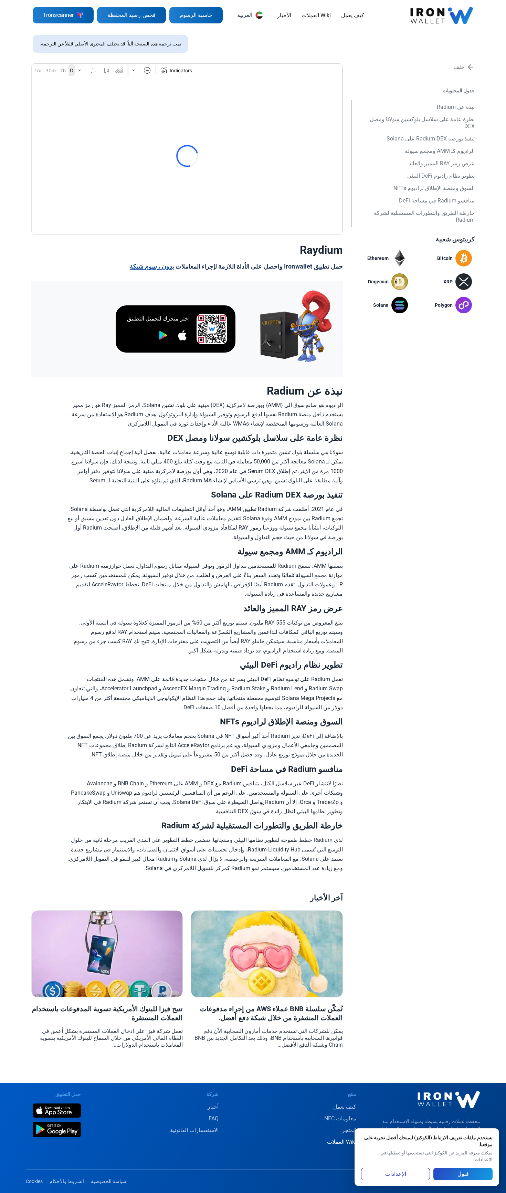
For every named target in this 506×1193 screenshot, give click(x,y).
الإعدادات (395, 1174)
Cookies (34, 1181)
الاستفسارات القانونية (194, 1130)
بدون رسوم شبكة (152, 266)
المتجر (349, 1130)
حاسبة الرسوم (196, 15)
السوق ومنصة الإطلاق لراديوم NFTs (434, 188)
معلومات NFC (340, 1118)
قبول (463, 1174)
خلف (458, 67)
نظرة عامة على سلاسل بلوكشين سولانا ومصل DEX (422, 122)
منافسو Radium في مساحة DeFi (437, 200)
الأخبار (284, 15)
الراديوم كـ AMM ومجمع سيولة (440, 151)
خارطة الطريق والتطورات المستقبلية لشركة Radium (424, 216)
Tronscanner (58, 15)
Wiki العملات (316, 15)
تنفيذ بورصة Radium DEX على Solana (431, 138)
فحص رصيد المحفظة (131, 15)
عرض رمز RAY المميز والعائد (442, 163)
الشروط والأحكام (67, 1181)
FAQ (214, 1118)
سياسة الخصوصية (108, 1181)
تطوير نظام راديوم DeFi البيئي (441, 175)
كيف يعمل (352, 15)
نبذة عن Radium (456, 107)
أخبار (213, 1106)
